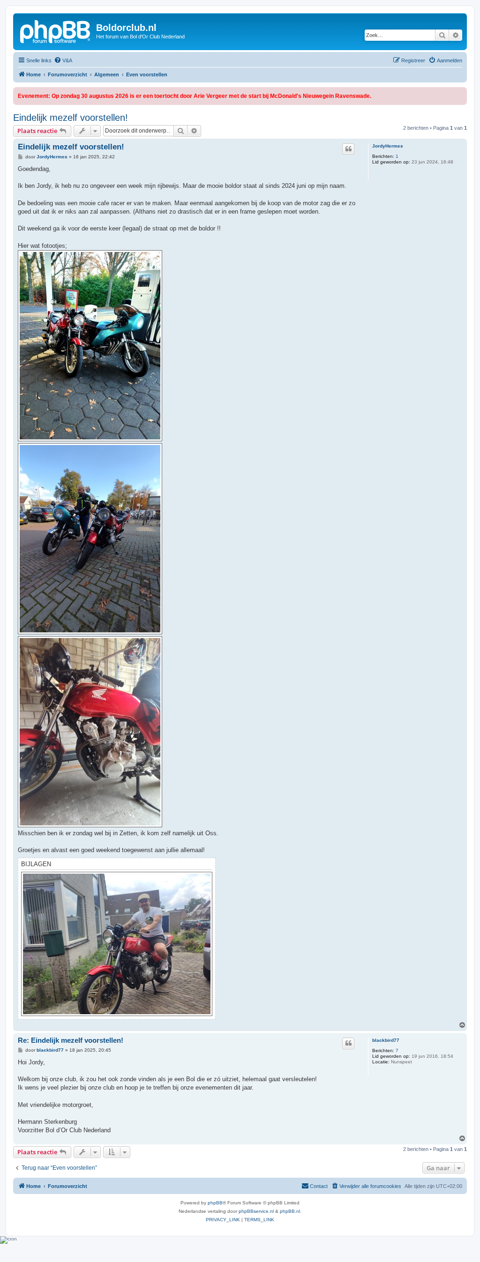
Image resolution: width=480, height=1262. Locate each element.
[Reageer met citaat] (348, 149)
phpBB (215, 1202)
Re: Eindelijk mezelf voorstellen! (70, 1040)
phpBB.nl (290, 1211)
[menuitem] (63, 60)
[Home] (55, 30)
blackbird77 (385, 1040)
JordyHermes (387, 145)
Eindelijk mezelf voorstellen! (70, 117)
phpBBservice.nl (256, 1211)
